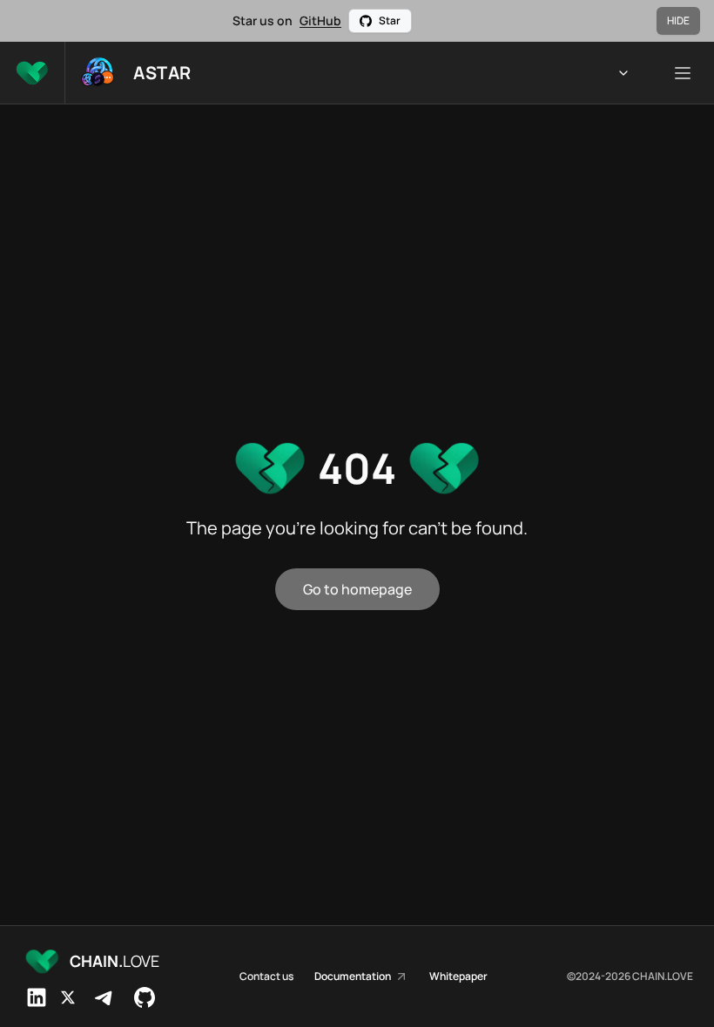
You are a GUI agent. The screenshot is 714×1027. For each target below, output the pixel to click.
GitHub (320, 20)
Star (390, 20)
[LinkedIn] (36, 997)
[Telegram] (104, 997)
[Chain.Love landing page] (32, 72)
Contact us (266, 976)
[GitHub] (144, 997)
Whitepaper (458, 976)
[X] (68, 997)
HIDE (678, 20)
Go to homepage (357, 589)
